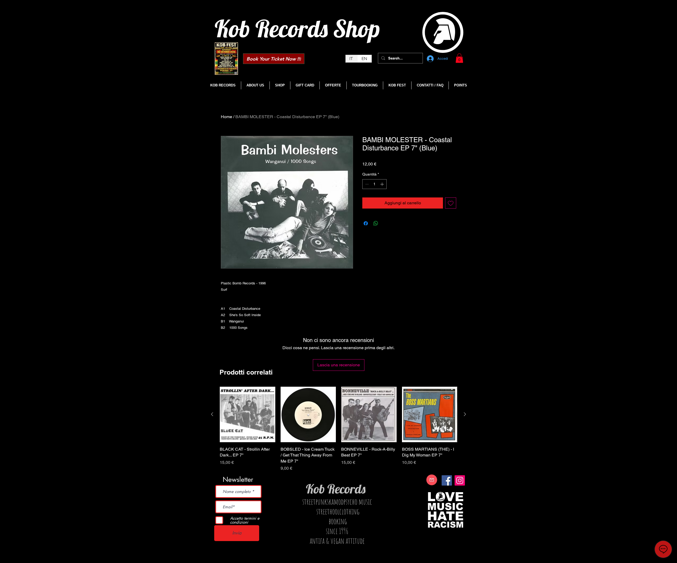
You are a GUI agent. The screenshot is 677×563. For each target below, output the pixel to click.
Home (226, 116)
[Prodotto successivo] (465, 414)
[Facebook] (447, 480)
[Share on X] (386, 223)
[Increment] (382, 184)
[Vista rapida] (247, 414)
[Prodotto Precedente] (212, 414)
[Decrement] (366, 184)
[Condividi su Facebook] (366, 223)
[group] (338, 429)
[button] (459, 58)
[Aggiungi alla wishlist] (450, 203)
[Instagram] (460, 480)
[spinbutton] (374, 184)
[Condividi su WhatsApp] (376, 223)
